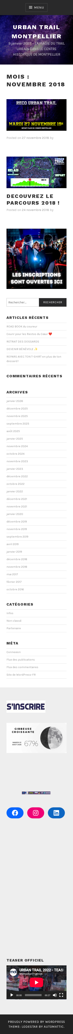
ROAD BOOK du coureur (21, 326)
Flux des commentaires (22, 667)
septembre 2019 (17, 536)
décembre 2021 (16, 499)
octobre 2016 (15, 589)
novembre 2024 (17, 446)
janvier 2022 (14, 491)
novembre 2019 (16, 529)
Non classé (13, 620)
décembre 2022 (17, 476)
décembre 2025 (17, 408)
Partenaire (13, 628)
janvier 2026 (14, 401)
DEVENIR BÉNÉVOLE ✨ (22, 349)
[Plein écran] (61, 995)
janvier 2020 (14, 514)
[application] (36, 982)
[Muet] (55, 995)
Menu (39, 7)
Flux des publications (20, 659)
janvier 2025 (14, 438)
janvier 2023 (14, 469)
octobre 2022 (15, 484)
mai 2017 (12, 574)
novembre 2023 (17, 461)
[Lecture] (12, 995)
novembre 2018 (16, 567)
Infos (9, 613)
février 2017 (14, 582)
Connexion (13, 652)
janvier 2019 (14, 551)
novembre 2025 (17, 416)
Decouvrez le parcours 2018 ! (33, 199)
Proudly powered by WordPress (36, 1022)
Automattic (54, 1027)
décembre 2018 (16, 559)
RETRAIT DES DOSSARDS (22, 341)
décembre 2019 (16, 521)
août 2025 (13, 431)
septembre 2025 (17, 423)
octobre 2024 (15, 454)
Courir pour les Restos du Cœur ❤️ (29, 334)
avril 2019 (12, 544)
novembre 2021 (16, 506)
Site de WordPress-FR (21, 674)
